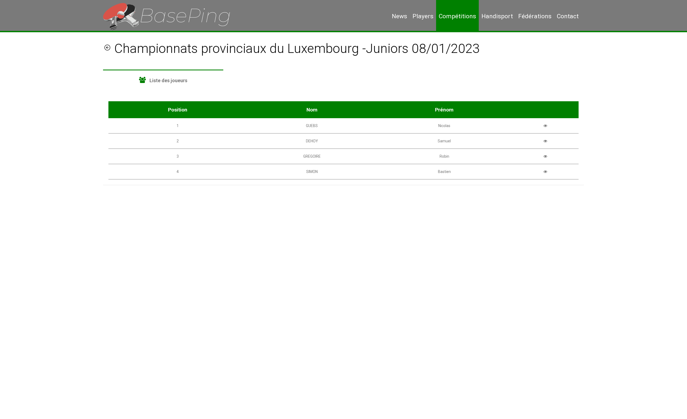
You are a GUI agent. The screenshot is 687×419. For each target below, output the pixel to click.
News (399, 16)
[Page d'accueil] (170, 16)
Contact (568, 16)
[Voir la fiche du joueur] (545, 126)
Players (422, 16)
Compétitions (457, 16)
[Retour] (107, 48)
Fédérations (534, 16)
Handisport (497, 16)
